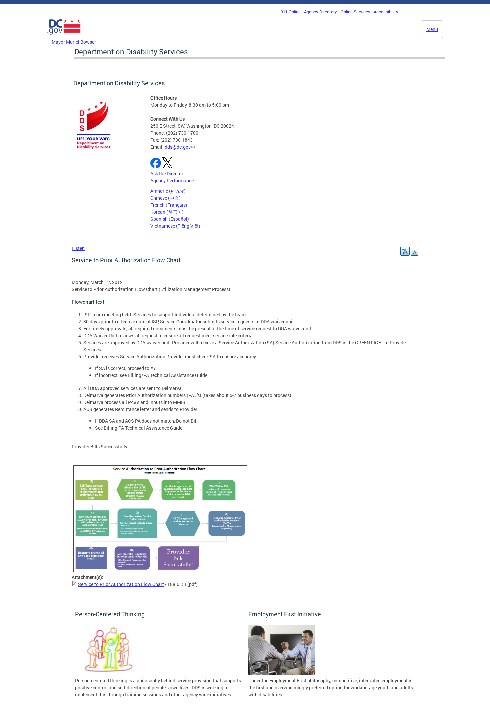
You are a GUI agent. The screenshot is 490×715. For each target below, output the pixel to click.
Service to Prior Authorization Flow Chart (121, 584)
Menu (432, 29)
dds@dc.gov (178, 147)
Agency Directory (320, 12)
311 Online (291, 12)
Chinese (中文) (165, 198)
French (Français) (168, 205)
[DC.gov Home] (64, 36)
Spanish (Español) (169, 219)
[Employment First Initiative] (281, 673)
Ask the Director (166, 173)
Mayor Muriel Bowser (74, 42)
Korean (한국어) (167, 212)
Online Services (355, 12)
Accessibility (386, 12)
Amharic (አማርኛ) (168, 191)
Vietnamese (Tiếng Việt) (175, 226)
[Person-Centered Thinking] (108, 673)
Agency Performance (172, 180)
